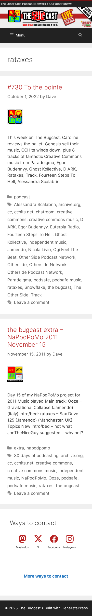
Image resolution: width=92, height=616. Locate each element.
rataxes (14, 287)
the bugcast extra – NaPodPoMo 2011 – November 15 (35, 337)
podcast (22, 196)
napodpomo (38, 447)
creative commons (54, 463)
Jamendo (16, 249)
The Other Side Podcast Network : (25, 4)
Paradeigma (19, 279)
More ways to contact (46, 576)
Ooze (54, 478)
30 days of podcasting (36, 455)
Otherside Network (47, 264)
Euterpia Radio (64, 226)
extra (19, 447)
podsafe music (66, 279)
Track (36, 294)
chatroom (45, 211)
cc (9, 211)
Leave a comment (31, 302)
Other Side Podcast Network (47, 257)
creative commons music (53, 219)
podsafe (42, 279)
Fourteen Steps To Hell (30, 234)
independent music (47, 242)
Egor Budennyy (33, 226)
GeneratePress (75, 608)
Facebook (54, 547)
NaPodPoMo (33, 478)
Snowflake (35, 287)
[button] (80, 35)
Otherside (17, 264)
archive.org (69, 204)
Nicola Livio (39, 249)
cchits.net (23, 211)
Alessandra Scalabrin (35, 204)
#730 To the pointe (34, 87)
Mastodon (22, 547)
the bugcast (59, 287)
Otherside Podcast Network (34, 272)
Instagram (69, 547)
